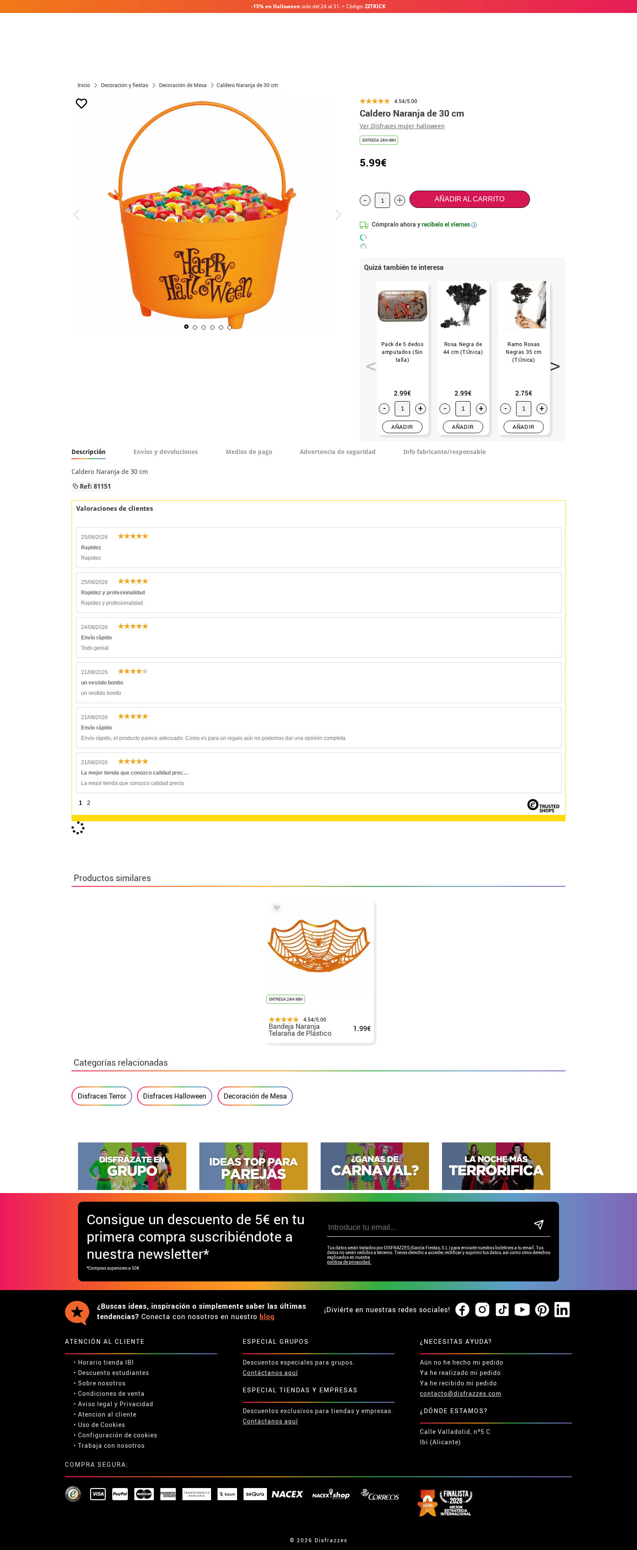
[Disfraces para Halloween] (496, 1188)
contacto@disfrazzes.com (460, 1393)
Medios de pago (249, 451)
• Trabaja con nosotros (109, 1445)
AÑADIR (402, 427)
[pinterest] (542, 1310)
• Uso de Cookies (99, 1424)
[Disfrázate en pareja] (253, 1188)
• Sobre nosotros (100, 1383)
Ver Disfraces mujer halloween (402, 126)
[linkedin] (562, 1310)
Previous (368, 361)
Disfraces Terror (102, 1096)
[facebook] (462, 1310)
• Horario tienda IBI (104, 1362)
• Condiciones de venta (109, 1393)
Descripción (89, 451)
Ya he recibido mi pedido (458, 1383)
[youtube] (522, 1310)
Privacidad (136, 1404)
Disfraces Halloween (174, 1096)
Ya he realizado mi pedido (460, 1372)
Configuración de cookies (117, 1435)
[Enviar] (539, 1225)
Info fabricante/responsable (444, 451)
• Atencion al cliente (105, 1414)
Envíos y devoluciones (165, 451)
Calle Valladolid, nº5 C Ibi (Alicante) (455, 1436)
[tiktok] (502, 1310)
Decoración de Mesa (255, 1096)
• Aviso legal (93, 1404)
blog (267, 1316)
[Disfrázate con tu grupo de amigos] (132, 1188)
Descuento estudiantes (113, 1372)
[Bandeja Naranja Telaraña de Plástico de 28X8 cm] (275, 909)
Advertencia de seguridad (338, 451)
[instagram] (482, 1310)
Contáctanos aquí (270, 1372)
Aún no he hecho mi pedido (462, 1362)
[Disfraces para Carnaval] (375, 1188)
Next (552, 361)
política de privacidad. (349, 1262)
